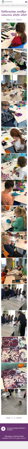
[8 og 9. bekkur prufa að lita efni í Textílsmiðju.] (14, 297)
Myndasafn (7, 5)
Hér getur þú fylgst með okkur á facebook (16, 429)
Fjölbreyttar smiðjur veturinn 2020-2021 (19, 5)
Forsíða (2, 5)
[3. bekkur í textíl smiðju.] (14, 35)
